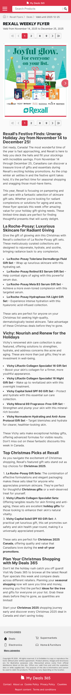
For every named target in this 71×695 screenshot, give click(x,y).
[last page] (58, 36)
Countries (62, 684)
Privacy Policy (47, 684)
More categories (12, 650)
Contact (7, 684)
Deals (29, 17)
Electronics (15, 644)
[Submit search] (65, 9)
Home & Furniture (50, 644)
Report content (23, 689)
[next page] (52, 36)
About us (18, 684)
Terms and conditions (44, 689)
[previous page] (18, 36)
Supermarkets (48, 637)
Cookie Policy (31, 684)
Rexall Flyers (16, 17)
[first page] (13, 36)
